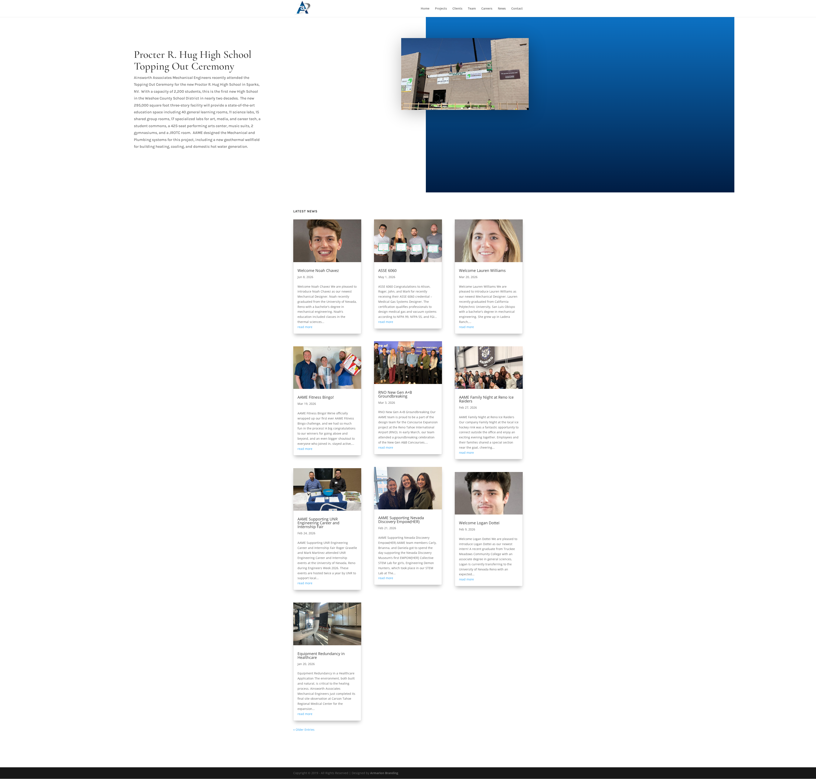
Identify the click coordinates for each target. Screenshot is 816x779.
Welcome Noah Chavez (318, 270)
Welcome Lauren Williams (482, 270)
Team (472, 8)
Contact (517, 8)
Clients (457, 8)
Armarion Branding (384, 773)
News (502, 8)
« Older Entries (303, 730)
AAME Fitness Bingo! (316, 397)
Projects (441, 8)
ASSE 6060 (387, 270)
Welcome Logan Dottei (479, 522)
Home (425, 8)
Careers (486, 8)
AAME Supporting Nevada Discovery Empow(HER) (401, 519)
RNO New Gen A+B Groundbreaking (395, 394)
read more (305, 327)
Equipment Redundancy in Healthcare (321, 655)
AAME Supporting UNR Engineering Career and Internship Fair (318, 522)
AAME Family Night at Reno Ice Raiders (486, 399)
